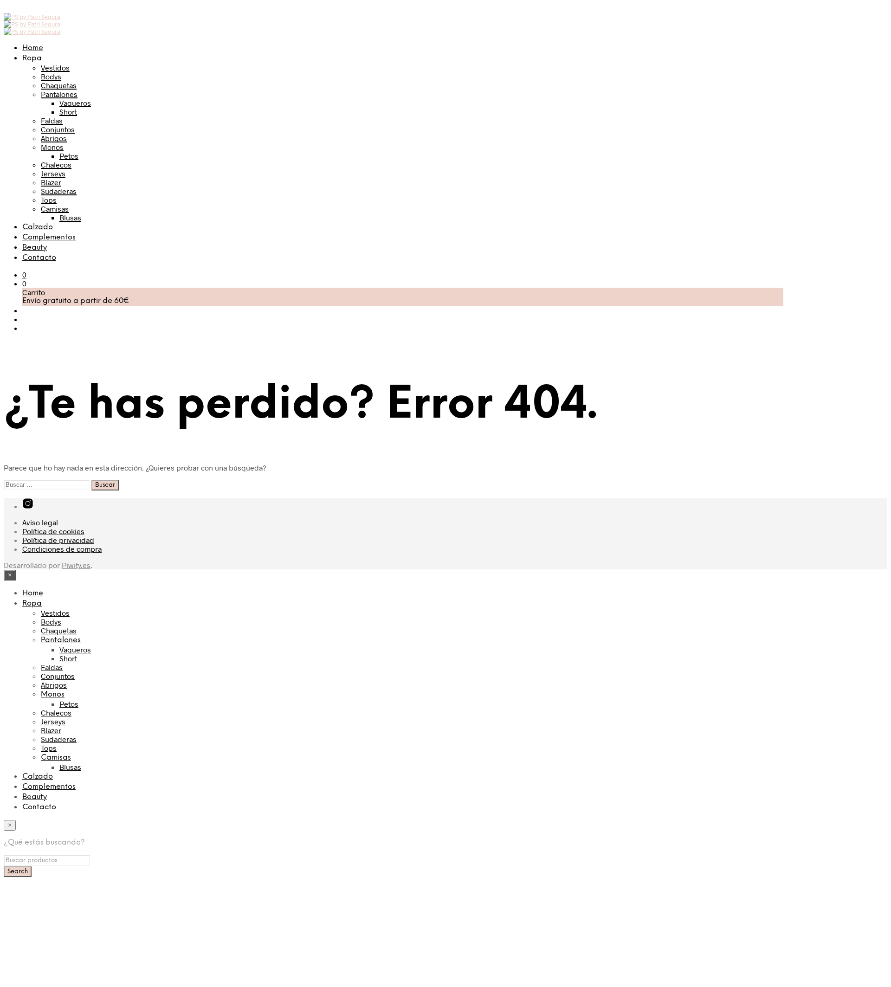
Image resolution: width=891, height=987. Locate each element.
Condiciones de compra (62, 548)
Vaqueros (75, 102)
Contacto (39, 258)
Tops (49, 199)
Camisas (55, 208)
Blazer (51, 182)
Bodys (51, 76)
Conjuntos (58, 129)
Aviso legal (40, 522)
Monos (52, 146)
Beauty (34, 248)
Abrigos (54, 138)
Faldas (52, 120)
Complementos (49, 237)
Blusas (70, 217)
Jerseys (53, 173)
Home (32, 48)
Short (68, 111)
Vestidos (55, 67)
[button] (24, 274)
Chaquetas (59, 85)
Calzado (37, 227)
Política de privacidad (58, 539)
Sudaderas (59, 191)
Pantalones (59, 94)
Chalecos (56, 164)
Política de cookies (53, 531)
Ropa (32, 58)
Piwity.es (76, 565)
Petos (68, 155)
